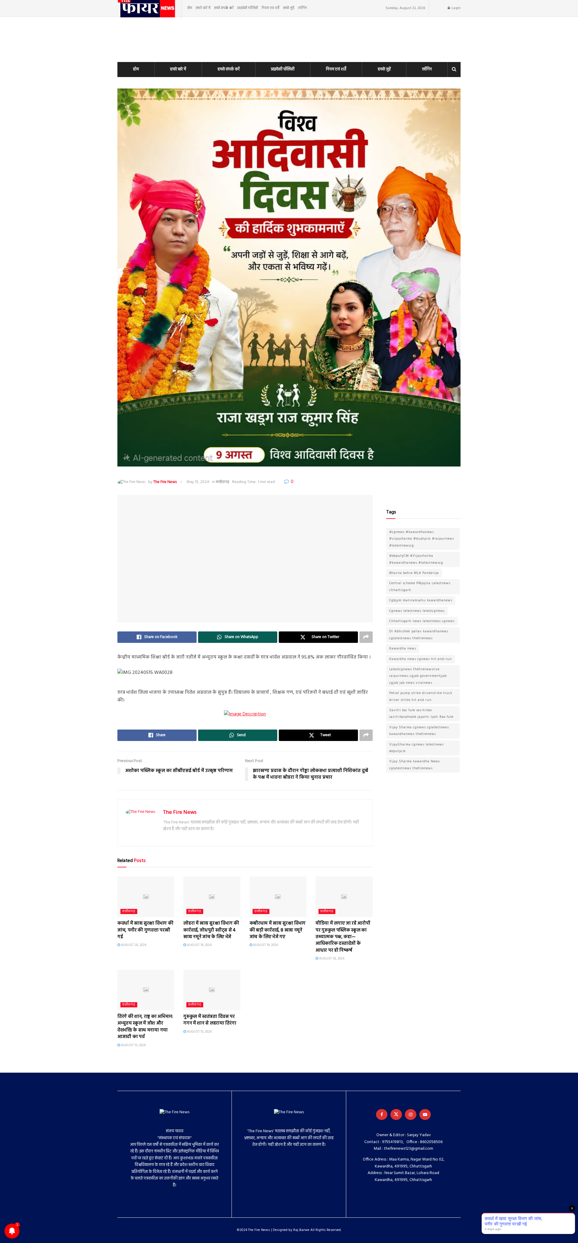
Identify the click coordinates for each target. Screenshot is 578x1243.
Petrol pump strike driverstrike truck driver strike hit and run (420, 696)
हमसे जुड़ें (288, 8)
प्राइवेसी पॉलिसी (247, 8)
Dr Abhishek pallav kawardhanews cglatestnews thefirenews (418, 635)
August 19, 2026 (199, 945)
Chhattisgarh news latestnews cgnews (422, 621)
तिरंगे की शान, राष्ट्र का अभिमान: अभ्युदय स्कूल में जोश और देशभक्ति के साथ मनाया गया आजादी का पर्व (145, 1027)
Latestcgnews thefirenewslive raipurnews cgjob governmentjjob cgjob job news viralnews (418, 676)
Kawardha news (402, 648)
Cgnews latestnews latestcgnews (417, 611)
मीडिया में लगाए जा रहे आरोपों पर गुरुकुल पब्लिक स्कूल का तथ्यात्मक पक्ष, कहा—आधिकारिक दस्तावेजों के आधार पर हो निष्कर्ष (342, 936)
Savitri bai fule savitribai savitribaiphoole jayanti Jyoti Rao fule (421, 714)
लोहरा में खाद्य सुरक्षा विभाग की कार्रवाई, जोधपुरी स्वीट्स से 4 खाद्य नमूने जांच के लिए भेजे (211, 930)
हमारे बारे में (203, 8)
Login (456, 8)
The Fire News (165, 482)
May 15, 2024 (198, 482)
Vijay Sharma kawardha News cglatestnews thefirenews (414, 765)
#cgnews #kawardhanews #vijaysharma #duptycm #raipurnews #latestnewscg (421, 538)
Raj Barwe (301, 1230)
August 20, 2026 (133, 945)
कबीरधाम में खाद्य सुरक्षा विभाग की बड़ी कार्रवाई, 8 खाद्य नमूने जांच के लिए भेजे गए (278, 930)
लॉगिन (302, 8)
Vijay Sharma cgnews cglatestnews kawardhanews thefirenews (419, 731)
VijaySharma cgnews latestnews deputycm (416, 748)
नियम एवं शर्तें (270, 8)
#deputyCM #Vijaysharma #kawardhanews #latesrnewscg (416, 559)
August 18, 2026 (331, 958)
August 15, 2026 (133, 1045)
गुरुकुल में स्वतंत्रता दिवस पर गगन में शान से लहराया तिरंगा (209, 1020)
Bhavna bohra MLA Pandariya (414, 573)
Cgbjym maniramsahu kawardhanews (420, 600)
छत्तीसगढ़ (222, 482)
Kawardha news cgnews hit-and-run (420, 659)
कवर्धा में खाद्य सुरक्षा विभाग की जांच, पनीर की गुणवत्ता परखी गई (145, 930)
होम (189, 8)
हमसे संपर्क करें (224, 8)
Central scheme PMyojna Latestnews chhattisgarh (419, 587)
